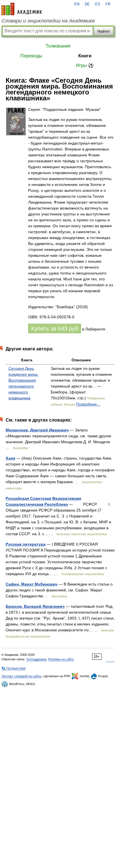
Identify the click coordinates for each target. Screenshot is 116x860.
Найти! (103, 31)
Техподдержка (36, 659)
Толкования (58, 46)
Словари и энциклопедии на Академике (48, 21)
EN (76, 4)
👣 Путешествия (13, 668)
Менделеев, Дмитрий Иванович (37, 430)
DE (87, 4)
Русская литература (26, 544)
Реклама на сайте (61, 659)
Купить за (54, 328)
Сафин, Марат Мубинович (31, 584)
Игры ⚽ (85, 65)
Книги (85, 55)
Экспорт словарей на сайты (21, 676)
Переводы (31, 55)
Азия (10, 458)
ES (97, 4)
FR (108, 4)
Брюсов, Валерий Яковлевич (35, 606)
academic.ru (21, 9)
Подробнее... (88, 404)
